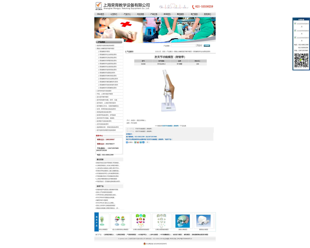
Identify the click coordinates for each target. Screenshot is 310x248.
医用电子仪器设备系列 (104, 121)
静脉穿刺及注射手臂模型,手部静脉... (108, 163)
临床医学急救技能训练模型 (105, 45)
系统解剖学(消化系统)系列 (108, 57)
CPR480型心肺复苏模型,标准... (106, 195)
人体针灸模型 (153, 234)
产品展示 (170, 51)
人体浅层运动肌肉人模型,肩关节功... (108, 168)
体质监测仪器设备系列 (104, 112)
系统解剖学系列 (105, 51)
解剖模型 (187, 234)
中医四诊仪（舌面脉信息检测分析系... (108, 181)
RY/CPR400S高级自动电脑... (105, 197)
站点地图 (166, 239)
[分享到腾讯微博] (140, 142)
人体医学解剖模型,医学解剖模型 (106, 179)
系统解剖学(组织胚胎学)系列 (109, 85)
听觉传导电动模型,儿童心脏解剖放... (108, 171)
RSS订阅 (173, 239)
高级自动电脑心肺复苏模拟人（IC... (107, 208)
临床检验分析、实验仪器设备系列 (108, 127)
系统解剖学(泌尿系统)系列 (108, 63)
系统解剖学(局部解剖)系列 (108, 88)
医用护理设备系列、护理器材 (106, 115)
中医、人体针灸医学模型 (105, 94)
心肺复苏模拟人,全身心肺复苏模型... (108, 165)
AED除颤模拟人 (165, 234)
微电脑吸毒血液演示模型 (200, 234)
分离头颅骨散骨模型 (157, 229)
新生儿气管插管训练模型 (104, 192)
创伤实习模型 (177, 234)
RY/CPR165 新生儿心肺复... (105, 203)
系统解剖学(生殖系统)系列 (108, 67)
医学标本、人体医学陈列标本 (106, 103)
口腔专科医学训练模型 (104, 91)
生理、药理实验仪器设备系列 (106, 109)
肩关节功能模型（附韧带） (144, 131)
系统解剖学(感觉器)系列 (107, 73)
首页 (163, 51)
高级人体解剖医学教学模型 (105, 48)
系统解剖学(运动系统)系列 (108, 54)
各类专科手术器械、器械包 (105, 118)
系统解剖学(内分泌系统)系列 (109, 79)
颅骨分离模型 (178, 229)
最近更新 (100, 159)
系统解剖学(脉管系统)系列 (108, 70)
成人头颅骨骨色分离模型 (116, 229)
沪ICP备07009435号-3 (184, 239)
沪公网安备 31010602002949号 (156, 244)
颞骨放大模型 (199, 229)
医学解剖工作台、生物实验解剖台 (108, 106)
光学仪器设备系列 (102, 124)
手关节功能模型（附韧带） (144, 129)
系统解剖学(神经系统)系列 (108, 76)
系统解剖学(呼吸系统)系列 (108, 60)
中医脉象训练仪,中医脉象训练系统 (107, 176)
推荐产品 (100, 186)
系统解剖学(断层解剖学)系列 (109, 82)
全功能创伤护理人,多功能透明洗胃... (108, 173)
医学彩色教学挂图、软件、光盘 (107, 100)
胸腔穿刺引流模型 (102, 200)
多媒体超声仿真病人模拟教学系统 (107, 189)
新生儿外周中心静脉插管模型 (105, 205)
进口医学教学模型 (102, 97)
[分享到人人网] (143, 142)
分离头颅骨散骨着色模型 (137, 229)
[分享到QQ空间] (135, 142)
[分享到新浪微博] (138, 142)
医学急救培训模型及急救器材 (106, 130)
